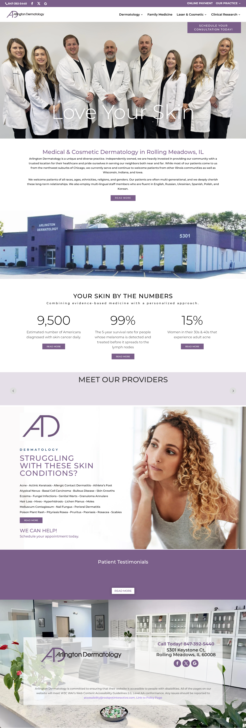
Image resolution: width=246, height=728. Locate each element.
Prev (13, 390)
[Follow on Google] (194, 663)
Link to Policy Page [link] (149, 697)
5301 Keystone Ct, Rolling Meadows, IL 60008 (186, 652)
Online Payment (200, 3)
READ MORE (123, 198)
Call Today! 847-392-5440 (186, 644)
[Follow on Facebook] (177, 663)
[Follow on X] (186, 663)
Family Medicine (159, 14)
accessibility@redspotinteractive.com (109, 697)
